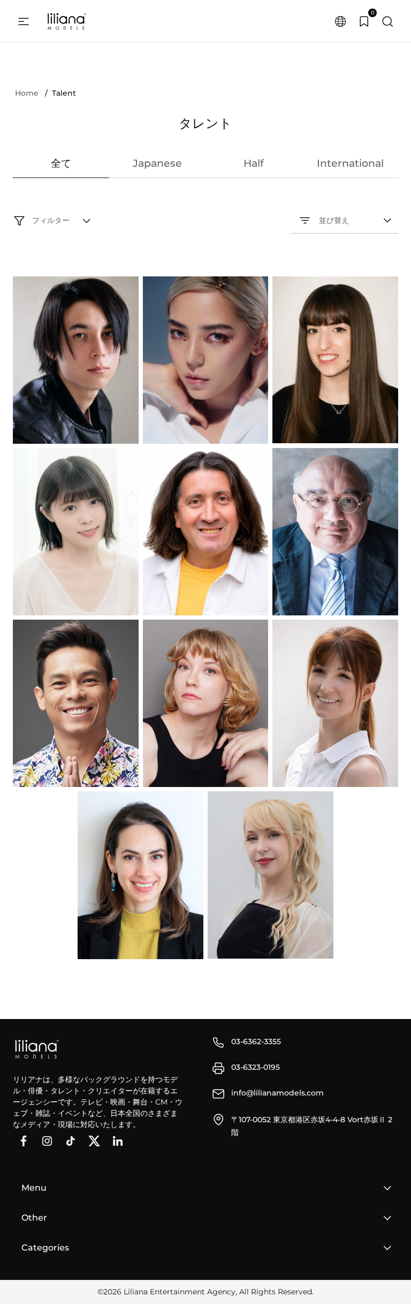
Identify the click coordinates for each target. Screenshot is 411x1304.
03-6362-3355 (256, 1041)
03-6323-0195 (255, 1067)
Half (253, 163)
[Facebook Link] (23, 1141)
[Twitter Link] (94, 1141)
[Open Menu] (23, 21)
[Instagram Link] (47, 1141)
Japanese (157, 163)
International (350, 163)
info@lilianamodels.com (277, 1093)
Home (27, 93)
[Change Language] (340, 21)
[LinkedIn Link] (117, 1141)
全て (61, 163)
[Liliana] (66, 21)
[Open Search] (387, 21)
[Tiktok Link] (70, 1141)
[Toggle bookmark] (75, 428)
